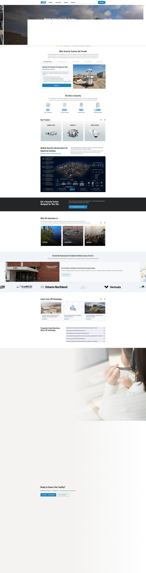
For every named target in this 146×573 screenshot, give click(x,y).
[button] (3, 24)
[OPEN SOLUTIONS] (68, 2)
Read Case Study (66, 275)
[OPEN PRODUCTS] (53, 2)
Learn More (51, 245)
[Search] (95, 2)
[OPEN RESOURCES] (75, 2)
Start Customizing (45, 33)
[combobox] (86, 2)
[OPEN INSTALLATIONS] (61, 2)
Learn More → (57, 85)
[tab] (47, 61)
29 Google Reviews (67, 45)
